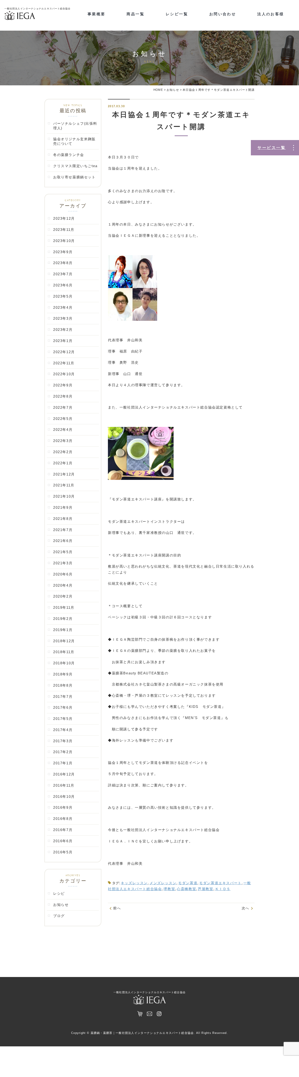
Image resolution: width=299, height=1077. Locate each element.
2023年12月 (64, 218)
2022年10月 (64, 374)
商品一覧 (135, 14)
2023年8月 (62, 263)
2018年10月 (64, 663)
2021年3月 (62, 563)
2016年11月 (63, 785)
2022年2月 (62, 452)
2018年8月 (62, 685)
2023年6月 (62, 285)
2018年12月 (64, 641)
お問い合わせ (222, 14)
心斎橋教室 (186, 889)
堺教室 (169, 889)
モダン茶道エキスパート (220, 883)
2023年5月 (62, 296)
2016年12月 (64, 774)
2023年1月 (62, 341)
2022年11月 (63, 363)
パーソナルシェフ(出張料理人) (75, 126)
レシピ (59, 893)
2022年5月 (62, 419)
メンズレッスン (163, 883)
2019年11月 (63, 607)
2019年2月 (62, 619)
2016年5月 (62, 852)
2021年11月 (63, 485)
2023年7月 (62, 274)
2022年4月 (62, 430)
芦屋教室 (205, 889)
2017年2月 (62, 752)
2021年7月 (62, 530)
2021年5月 (62, 552)
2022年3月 (62, 441)
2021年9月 (62, 507)
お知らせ (61, 905)
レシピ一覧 (177, 14)
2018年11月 (63, 652)
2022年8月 (62, 396)
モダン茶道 (187, 883)
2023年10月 (64, 241)
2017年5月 (62, 719)
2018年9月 (62, 674)
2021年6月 (62, 541)
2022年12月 (64, 352)
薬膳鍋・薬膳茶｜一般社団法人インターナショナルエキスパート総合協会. (143, 1033)
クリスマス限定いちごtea (75, 166)
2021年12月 (64, 474)
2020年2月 (62, 596)
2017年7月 (62, 696)
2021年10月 (64, 496)
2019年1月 (62, 630)
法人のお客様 (270, 14)
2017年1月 (62, 763)
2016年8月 (62, 819)
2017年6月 (62, 707)
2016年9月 (62, 807)
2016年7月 (62, 830)
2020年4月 (62, 585)
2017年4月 (62, 730)
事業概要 (97, 14)
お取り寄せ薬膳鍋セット (74, 177)
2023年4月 (62, 307)
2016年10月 (64, 796)
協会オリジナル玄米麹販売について (74, 141)
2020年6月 (62, 574)
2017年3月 (62, 741)
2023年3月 (62, 318)
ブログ (59, 916)
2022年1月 (62, 463)
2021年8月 (62, 519)
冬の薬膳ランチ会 (68, 155)
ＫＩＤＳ (222, 889)
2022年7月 (62, 407)
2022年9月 (62, 385)
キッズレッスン (134, 883)
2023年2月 (62, 330)
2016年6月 (62, 841)
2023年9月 (62, 252)
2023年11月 (63, 230)
